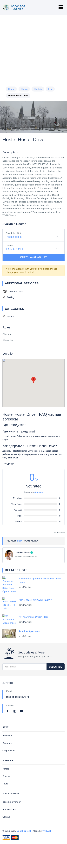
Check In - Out (13, 233)
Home (11, 89)
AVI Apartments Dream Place (33, 617)
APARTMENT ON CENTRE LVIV (35, 599)
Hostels (38, 89)
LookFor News (22, 552)
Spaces (6, 776)
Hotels (24, 89)
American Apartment (29, 631)
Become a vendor (11, 802)
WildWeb (47, 831)
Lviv (50, 89)
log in (19, 540)
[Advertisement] (33, 49)
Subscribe (55, 666)
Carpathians (8, 750)
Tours (5, 783)
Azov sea (7, 735)
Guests (9, 245)
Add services (9, 809)
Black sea (7, 743)
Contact (6, 816)
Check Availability (33, 257)
